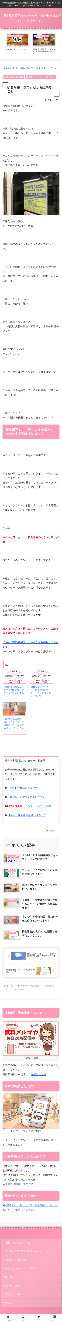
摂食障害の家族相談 (14, 77)
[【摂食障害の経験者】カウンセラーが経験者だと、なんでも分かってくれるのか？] (14, 708)
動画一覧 (7, 1277)
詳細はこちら (38, 1074)
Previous (2, 44)
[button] (56, 748)
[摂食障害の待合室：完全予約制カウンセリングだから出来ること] (14, 676)
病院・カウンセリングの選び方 (41, 77)
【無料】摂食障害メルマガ (22, 788)
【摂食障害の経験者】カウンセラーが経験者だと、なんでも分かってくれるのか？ (14, 725)
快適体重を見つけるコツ (15, 1260)
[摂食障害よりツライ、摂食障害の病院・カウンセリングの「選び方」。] (41, 676)
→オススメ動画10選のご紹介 (19, 1184)
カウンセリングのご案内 (37, 806)
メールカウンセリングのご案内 (19, 1268)
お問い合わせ (10, 1303)
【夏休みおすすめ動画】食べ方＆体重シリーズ (29, 67)
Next (59, 44)
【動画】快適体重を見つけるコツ (27, 815)
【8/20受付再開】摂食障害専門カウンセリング (26, 1251)
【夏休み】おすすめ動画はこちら (26, 797)
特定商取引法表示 (12, 1285)
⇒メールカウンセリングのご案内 (22, 1131)
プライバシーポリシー (14, 1294)
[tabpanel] (17, 44)
